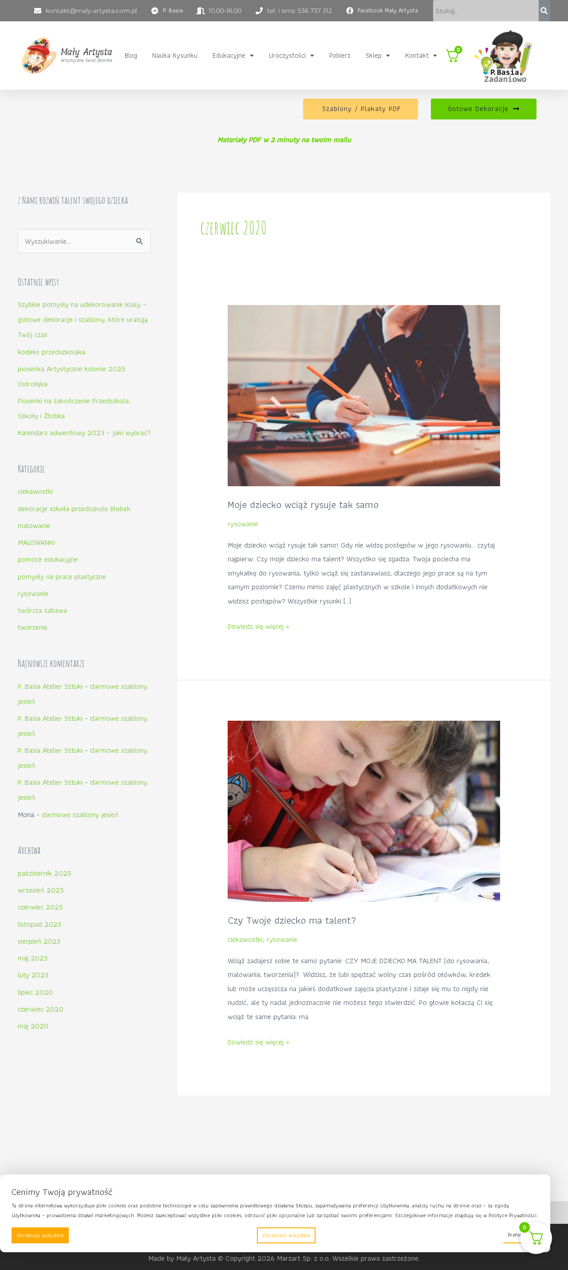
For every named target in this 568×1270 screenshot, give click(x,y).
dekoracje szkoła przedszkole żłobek (74, 508)
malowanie (34, 525)
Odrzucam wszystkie (286, 1235)
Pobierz (340, 55)
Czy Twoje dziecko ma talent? (292, 920)
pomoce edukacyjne (48, 559)
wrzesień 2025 (41, 890)
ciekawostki (35, 491)
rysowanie (33, 593)
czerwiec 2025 (40, 907)
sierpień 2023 (39, 941)
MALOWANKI (36, 542)
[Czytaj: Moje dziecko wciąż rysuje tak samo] (364, 395)
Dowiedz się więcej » (258, 626)
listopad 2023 (39, 924)
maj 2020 (33, 1026)
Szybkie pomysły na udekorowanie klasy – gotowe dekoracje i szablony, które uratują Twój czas (83, 319)
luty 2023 (33, 974)
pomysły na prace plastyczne (62, 576)
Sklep (374, 55)
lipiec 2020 (35, 992)
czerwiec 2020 (40, 1009)
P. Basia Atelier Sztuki (50, 686)
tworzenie (32, 627)
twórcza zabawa (42, 610)
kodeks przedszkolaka (51, 351)
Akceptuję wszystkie (40, 1235)
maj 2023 (32, 958)
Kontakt (417, 55)
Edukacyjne (229, 55)
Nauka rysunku (174, 55)
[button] (233, 55)
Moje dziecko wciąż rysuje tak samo (303, 504)
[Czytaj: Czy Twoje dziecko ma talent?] (364, 810)
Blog (131, 55)
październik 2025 (44, 873)
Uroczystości (287, 55)
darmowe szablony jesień (80, 814)
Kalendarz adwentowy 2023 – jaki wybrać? (84, 432)
